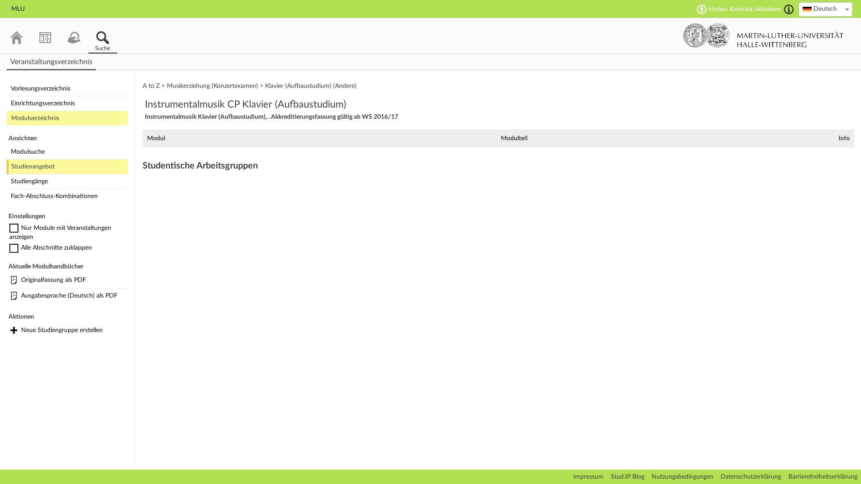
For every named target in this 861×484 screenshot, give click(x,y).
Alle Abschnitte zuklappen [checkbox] (56, 248)
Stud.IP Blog (627, 477)
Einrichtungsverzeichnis (43, 103)
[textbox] (825, 9)
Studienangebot (33, 167)
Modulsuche (28, 152)
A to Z (151, 86)
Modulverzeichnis (35, 118)
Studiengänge (29, 181)
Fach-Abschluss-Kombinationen (54, 196)
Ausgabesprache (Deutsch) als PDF (69, 296)
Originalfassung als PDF (53, 280)
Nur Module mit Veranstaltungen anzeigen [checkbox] (60, 232)
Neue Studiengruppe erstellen (62, 330)
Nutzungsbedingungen (682, 477)
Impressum (588, 477)
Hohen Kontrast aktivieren (745, 9)
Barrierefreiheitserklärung (822, 477)
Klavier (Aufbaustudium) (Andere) (311, 86)
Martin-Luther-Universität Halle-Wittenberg (763, 35)
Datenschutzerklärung (751, 477)
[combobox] (825, 9)
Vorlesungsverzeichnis (40, 89)
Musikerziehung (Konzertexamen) (212, 86)
